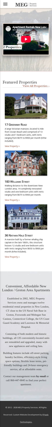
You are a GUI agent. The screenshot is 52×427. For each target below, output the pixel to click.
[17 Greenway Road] (26, 122)
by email (41, 376)
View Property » (12, 146)
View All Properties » (36, 86)
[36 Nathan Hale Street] (26, 232)
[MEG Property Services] (26, 5)
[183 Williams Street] (26, 179)
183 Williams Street (17, 181)
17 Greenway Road (16, 124)
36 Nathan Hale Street (19, 235)
